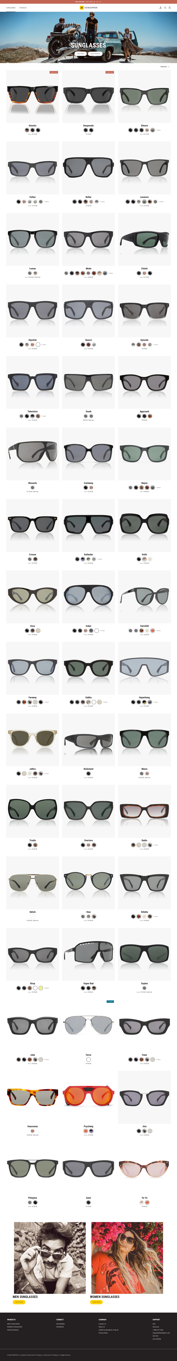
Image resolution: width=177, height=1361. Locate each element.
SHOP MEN (80, 54)
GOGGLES (23, 8)
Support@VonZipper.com (161, 1333)
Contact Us (102, 1324)
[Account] (160, 7)
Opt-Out (155, 1336)
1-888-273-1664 (158, 1330)
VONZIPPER (14, 1355)
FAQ (154, 1324)
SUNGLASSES (10, 8)
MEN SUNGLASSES (13, 1324)
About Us (102, 1327)
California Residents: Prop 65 (109, 1330)
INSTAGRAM (60, 1324)
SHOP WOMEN (95, 54)
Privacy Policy (103, 1333)
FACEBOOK (60, 1327)
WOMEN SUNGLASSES (14, 1327)
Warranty (156, 1327)
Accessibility (157, 1339)
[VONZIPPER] (88, 8)
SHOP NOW (19, 1302)
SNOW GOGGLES (13, 1330)
